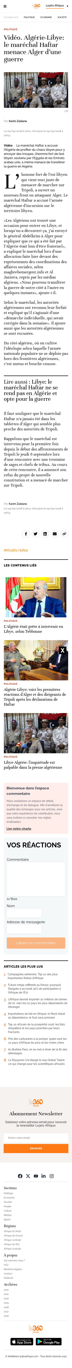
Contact (8, 1273)
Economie (46, 17)
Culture (8, 1210)
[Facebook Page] (20, 1176)
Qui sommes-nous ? (14, 1260)
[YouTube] (36, 1176)
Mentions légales (13, 1269)
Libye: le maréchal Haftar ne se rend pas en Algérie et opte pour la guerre (31, 390)
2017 (6, 1311)
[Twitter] (28, 1176)
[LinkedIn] (43, 1176)
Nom (11, 906)
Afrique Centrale (12, 1240)
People (7, 1206)
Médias (8, 1215)
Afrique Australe (12, 1248)
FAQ (6, 1265)
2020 (6, 1298)
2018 (6, 1307)
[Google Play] (49, 1341)
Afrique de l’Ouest (13, 1235)
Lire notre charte (19, 829)
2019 (6, 1303)
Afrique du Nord (12, 1231)
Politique (29, 17)
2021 (6, 1294)
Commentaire (18, 860)
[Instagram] (51, 1176)
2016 (6, 1316)
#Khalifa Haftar (16, 550)
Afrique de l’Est (12, 1244)
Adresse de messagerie (26, 922)
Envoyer (36, 1148)
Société (62, 17)
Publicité (8, 1278)
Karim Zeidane (18, 121)
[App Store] (21, 1341)
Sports (7, 1219)
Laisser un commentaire (36, 943)
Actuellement (11, 17)
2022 (6, 1289)
